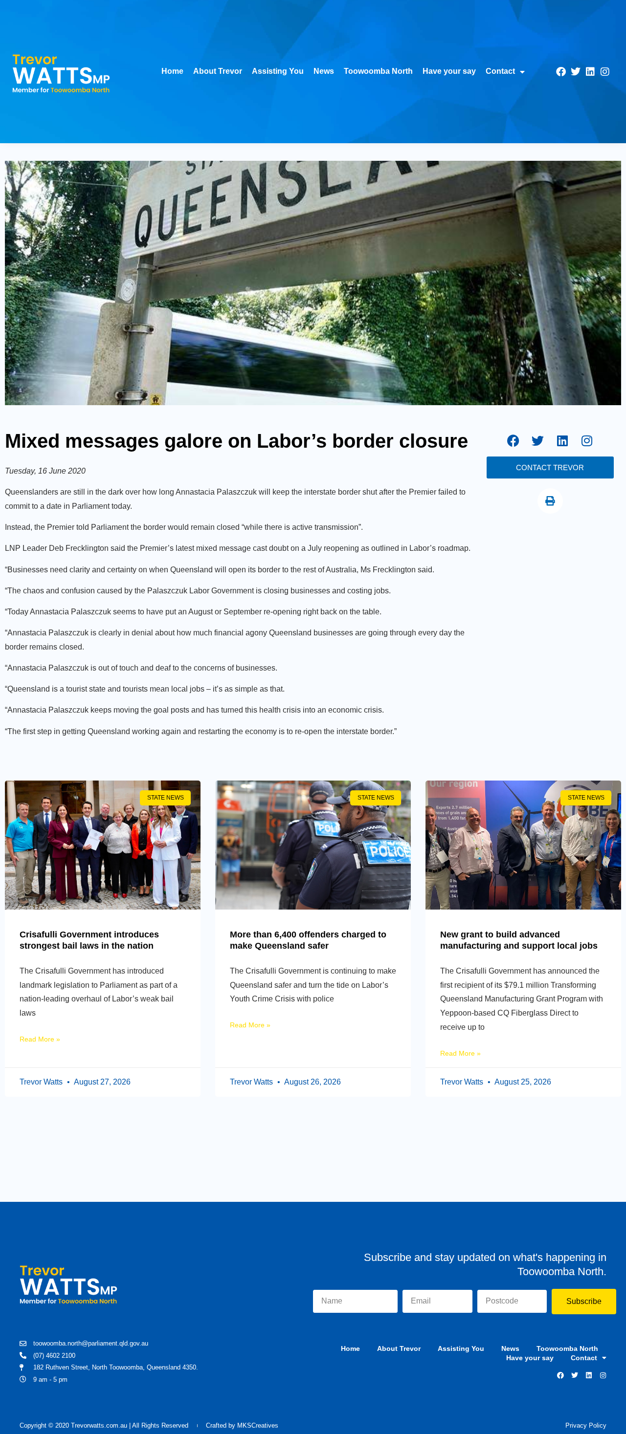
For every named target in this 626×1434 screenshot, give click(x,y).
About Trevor (217, 71)
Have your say (449, 71)
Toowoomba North (378, 71)
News (323, 71)
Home (172, 71)
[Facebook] (561, 72)
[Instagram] (605, 72)
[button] (550, 501)
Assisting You (278, 71)
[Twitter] (576, 72)
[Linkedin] (590, 72)
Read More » (40, 1039)
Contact (500, 71)
